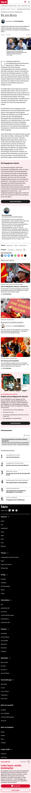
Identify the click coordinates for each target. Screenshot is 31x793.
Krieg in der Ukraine (6, 564)
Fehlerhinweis (19, 249)
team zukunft (4, 662)
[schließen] (28, 761)
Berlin (2, 539)
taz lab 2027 (4, 698)
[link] (9, 6)
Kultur (2, 532)
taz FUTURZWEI (5, 713)
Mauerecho (4, 644)
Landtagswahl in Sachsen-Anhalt (10, 557)
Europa (13, 9)
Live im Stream (5, 691)
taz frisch (3, 666)
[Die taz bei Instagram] (16, 511)
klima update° (4, 640)
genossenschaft (5, 608)
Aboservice (4, 757)
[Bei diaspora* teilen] (18, 255)
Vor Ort (3, 688)
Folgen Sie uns (4, 510)
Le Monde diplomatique (7, 717)
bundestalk (4, 633)
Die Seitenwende (5, 586)
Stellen (3, 590)
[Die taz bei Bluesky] (13, 511)
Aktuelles (3, 579)
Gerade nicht (23, 761)
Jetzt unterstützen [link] (15, 201)
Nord (2, 542)
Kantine (3, 735)
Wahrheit (3, 546)
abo (2, 604)
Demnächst (4, 684)
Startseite (3, 9)
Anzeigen (3, 742)
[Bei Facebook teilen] (12, 255)
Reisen (2, 732)
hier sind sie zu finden (23, 444)
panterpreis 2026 (5, 622)
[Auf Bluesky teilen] (8, 255)
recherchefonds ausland (7, 615)
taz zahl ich (4, 611)
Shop (2, 739)
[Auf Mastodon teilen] (5, 255)
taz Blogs (3, 710)
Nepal (2, 561)
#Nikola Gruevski (23, 245)
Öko (2, 524)
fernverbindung (5, 637)
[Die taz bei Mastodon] (10, 511)
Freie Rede (4, 648)
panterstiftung (5, 619)
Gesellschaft (4, 528)
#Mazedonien (10, 245)
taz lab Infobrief (5, 673)
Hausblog (3, 582)
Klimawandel (4, 568)
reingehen (3, 651)
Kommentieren (10, 249)
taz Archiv (3, 720)
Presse (3, 593)
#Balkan (16, 245)
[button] (29, 2)
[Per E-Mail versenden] (2, 255)
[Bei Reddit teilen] (22, 255)
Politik (8, 9)
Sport (2, 535)
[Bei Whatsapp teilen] (15, 255)
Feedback (3, 753)
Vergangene (4, 695)
